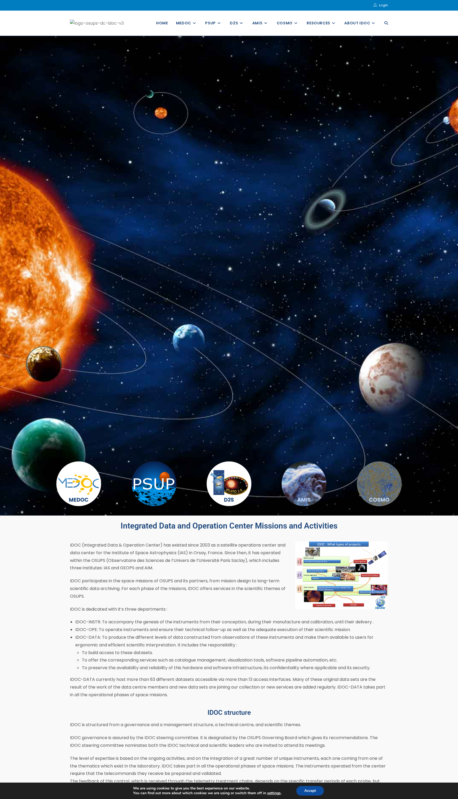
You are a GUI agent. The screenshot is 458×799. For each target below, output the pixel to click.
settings (274, 793)
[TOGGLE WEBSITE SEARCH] (386, 23)
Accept (310, 790)
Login (383, 5)
